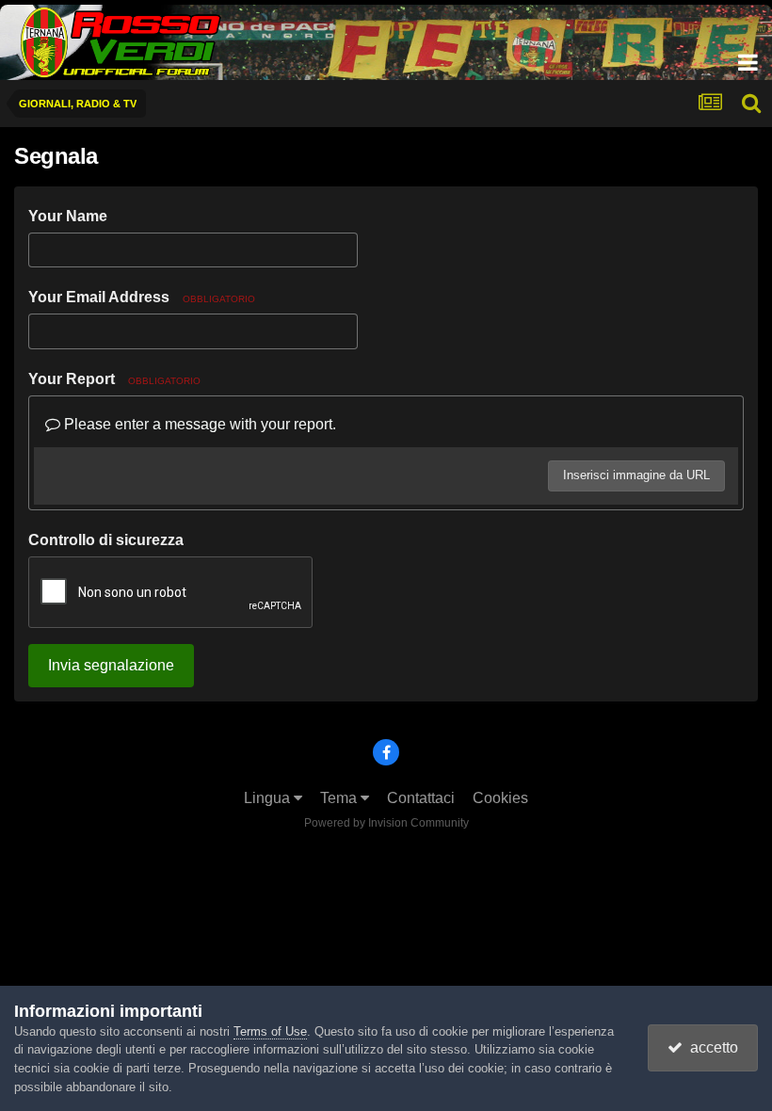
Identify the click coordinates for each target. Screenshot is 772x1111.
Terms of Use (270, 1031)
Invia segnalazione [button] (111, 665)
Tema (340, 798)
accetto (710, 1047)
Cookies (500, 798)
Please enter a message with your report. (198, 424)
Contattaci (421, 798)
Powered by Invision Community (386, 822)
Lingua (269, 798)
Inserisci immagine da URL (636, 475)
